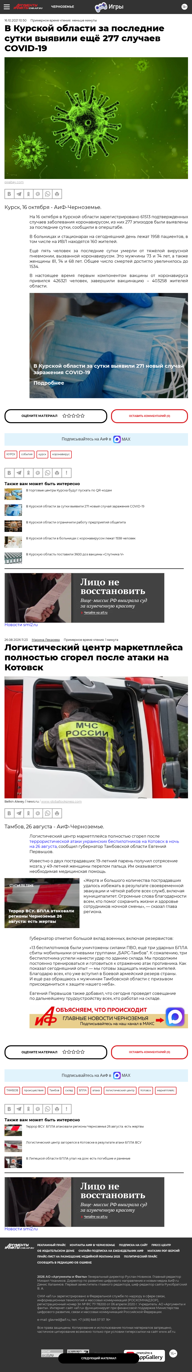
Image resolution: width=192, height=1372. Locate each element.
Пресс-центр (161, 1245)
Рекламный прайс (51, 1245)
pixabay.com (14, 182)
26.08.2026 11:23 (16, 640)
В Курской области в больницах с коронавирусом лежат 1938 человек (81, 538)
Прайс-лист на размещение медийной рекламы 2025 (78, 1256)
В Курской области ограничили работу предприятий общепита (76, 522)
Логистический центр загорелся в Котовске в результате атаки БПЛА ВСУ (84, 1142)
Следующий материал (98, 1358)
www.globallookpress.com (61, 801)
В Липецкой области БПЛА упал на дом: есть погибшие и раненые (78, 1158)
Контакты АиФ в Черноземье (92, 1245)
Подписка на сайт (133, 1245)
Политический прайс (140, 1256)
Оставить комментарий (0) (149, 416)
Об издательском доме (55, 1251)
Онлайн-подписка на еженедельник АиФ (111, 1251)
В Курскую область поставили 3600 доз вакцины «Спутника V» (75, 554)
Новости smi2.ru (21, 624)
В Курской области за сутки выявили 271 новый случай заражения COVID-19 (109, 369)
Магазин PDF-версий (164, 1251)
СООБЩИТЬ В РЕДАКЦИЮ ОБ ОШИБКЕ (64, 1262)
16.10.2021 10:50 (15, 20)
